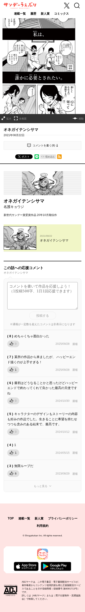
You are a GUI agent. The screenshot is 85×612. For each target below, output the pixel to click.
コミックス (61, 13)
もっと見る (40, 486)
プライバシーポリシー (63, 518)
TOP (11, 518)
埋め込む (50, 156)
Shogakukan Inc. (34, 535)
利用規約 (43, 525)
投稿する (42, 315)
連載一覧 (20, 13)
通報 (75, 344)
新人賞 (45, 13)
